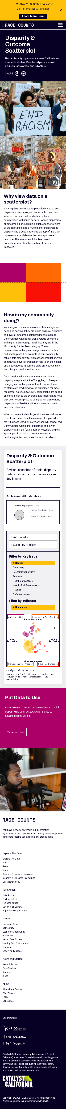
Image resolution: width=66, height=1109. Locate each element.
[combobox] (33, 537)
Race (5, 866)
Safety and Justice (12, 951)
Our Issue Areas (11, 924)
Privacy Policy (44, 833)
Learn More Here (33, 16)
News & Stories (10, 964)
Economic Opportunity (24, 572)
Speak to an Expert (12, 906)
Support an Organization (15, 910)
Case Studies (9, 968)
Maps (5, 870)
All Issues (18, 563)
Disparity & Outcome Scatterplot (19, 878)
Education (18, 576)
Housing (17, 590)
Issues (6, 918)
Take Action (16, 732)
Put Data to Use (10, 903)
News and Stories (13, 958)
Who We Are (9, 993)
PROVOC (44, 1101)
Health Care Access (23, 581)
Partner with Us (10, 899)
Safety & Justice (21, 594)
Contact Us (8, 1001)
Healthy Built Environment (26, 585)
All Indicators (20, 607)
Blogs (5, 976)
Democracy (19, 567)
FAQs (5, 997)
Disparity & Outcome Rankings (18, 874)
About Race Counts (12, 989)
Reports (7, 972)
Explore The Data (12, 853)
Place (5, 862)
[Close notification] (61, 10)
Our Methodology (11, 882)
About (6, 983)
